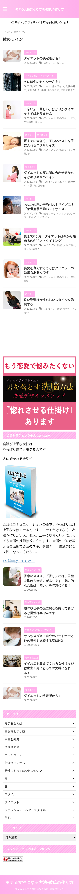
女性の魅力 (69, 245)
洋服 (43, 90)
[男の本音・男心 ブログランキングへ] (13, 859)
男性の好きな (68, 90)
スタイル (48, 181)
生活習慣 (28, 121)
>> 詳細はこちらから (19, 561)
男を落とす (53, 90)
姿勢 (26, 280)
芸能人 (36, 249)
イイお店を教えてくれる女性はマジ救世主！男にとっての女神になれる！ (49, 668)
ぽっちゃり (49, 118)
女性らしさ (34, 90)
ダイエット (61, 181)
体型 (72, 118)
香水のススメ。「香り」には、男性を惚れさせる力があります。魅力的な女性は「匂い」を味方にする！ (49, 580)
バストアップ (51, 149)
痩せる (60, 62)
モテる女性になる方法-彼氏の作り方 (39, 9)
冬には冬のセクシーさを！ (42, 81)
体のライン (49, 62)
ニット (47, 86)
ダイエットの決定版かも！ (42, 58)
